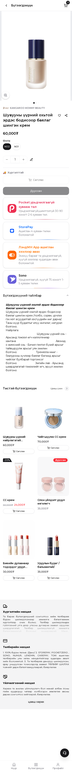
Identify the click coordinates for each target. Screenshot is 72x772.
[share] (66, 115)
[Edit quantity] (31, 159)
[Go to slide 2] (36, 102)
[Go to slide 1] (34, 103)
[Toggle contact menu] (64, 752)
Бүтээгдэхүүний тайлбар (22, 295)
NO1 (16, 146)
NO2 (7, 146)
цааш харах (36, 701)
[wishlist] (59, 115)
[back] (6, 5)
